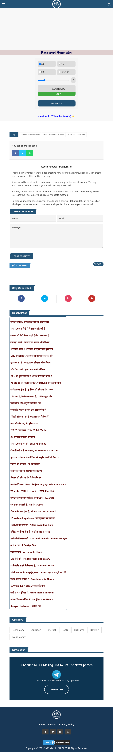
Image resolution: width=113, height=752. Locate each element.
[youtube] (68, 731)
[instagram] (60, 731)
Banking (94, 629)
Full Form (79, 629)
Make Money (18, 636)
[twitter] (53, 731)
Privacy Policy (66, 724)
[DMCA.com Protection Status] (56, 742)
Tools (65, 629)
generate (56, 103)
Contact (52, 724)
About (42, 724)
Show (97, 264)
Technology (18, 629)
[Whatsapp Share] (29, 153)
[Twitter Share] (22, 153)
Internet (52, 629)
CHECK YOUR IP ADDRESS (53, 134)
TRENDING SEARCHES (76, 134)
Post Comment (22, 256)
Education (36, 629)
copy (58, 93)
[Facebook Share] (15, 153)
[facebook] (45, 731)
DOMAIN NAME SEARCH (30, 134)
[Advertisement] (56, 29)
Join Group (56, 689)
